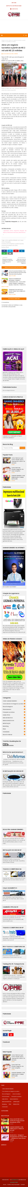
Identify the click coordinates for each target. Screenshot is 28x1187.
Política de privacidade (13, 1184)
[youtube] (11, 1034)
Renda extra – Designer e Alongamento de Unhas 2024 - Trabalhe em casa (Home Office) (18, 1137)
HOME (14, 2)
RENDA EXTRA (16, 1104)
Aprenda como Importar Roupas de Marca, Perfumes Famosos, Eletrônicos (14, 231)
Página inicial (5, 40)
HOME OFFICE (14, 715)
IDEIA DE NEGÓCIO (14, 718)
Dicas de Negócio (14, 706)
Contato (23, 1184)
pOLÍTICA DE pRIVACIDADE (14, 6)
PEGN (14, 729)
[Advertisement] (14, 26)
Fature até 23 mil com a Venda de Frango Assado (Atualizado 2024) (17, 1120)
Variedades (14, 732)
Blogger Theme (14, 1182)
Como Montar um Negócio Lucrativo (14, 704)
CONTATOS (15, 9)
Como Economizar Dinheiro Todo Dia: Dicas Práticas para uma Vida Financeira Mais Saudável (17, 272)
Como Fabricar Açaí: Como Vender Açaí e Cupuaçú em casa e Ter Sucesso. (18, 460)
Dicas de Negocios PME (8, 53)
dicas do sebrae (14, 734)
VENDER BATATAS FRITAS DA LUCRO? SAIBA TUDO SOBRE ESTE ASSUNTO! (17, 291)
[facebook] (23, 35)
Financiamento (14, 709)
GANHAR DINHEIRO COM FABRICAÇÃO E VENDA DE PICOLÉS (18, 477)
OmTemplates (15, 1179)
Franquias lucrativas (14, 712)
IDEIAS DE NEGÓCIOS (14, 720)
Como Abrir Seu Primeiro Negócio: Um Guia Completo (18, 469)
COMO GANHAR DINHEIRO (14, 701)
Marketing (14, 726)
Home (4, 1184)
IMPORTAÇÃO (14, 723)
